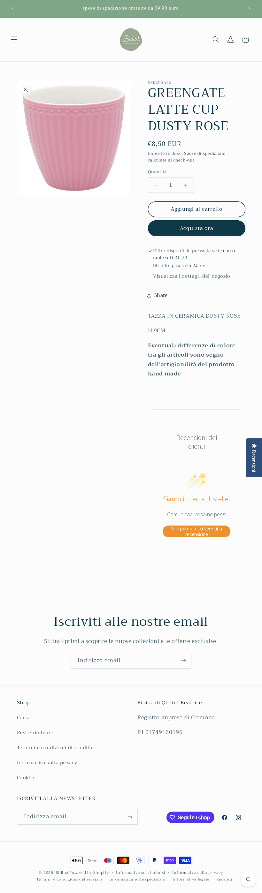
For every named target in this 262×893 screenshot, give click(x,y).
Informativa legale (191, 879)
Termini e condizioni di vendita (55, 748)
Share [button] (161, 295)
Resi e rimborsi (35, 733)
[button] (14, 39)
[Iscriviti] (183, 661)
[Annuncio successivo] (249, 9)
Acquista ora (196, 228)
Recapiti (224, 879)
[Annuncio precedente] (13, 9)
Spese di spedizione (205, 153)
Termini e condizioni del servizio (69, 879)
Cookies (26, 778)
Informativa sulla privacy (47, 763)
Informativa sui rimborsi (141, 873)
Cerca (23, 718)
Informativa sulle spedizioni (137, 879)
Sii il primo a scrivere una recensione (196, 531)
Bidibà (62, 872)
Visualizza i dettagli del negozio (191, 276)
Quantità (157, 172)
